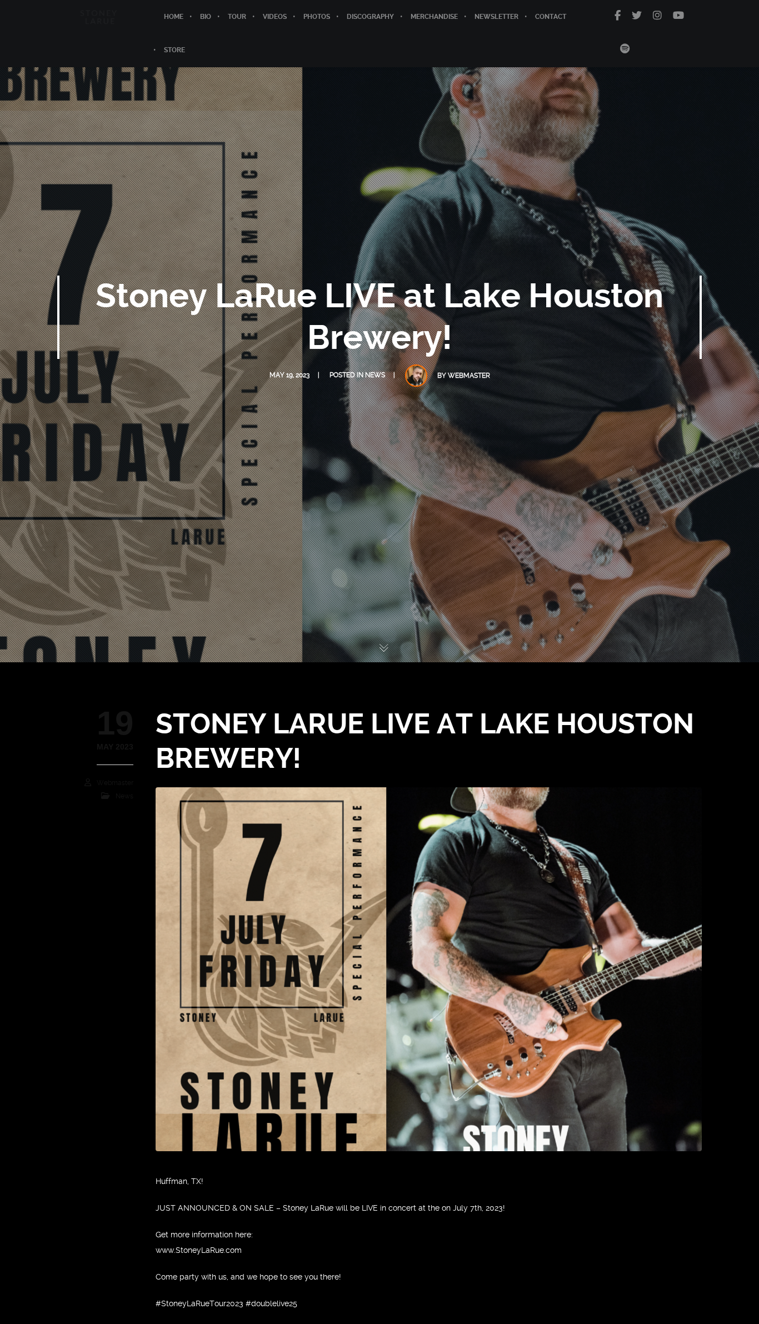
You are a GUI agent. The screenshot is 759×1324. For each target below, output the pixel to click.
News (375, 375)
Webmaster (469, 375)
